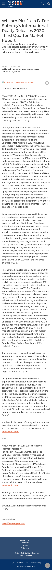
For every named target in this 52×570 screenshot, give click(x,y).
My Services (24, 548)
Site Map (20, 563)
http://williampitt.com (13, 523)
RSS (27, 563)
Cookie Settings (36, 563)
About (25, 545)
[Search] (49, 4)
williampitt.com (10, 431)
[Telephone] (42, 4)
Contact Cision (25, 540)
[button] (26, 82)
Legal (12, 563)
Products (25, 543)
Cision (29, 566)
